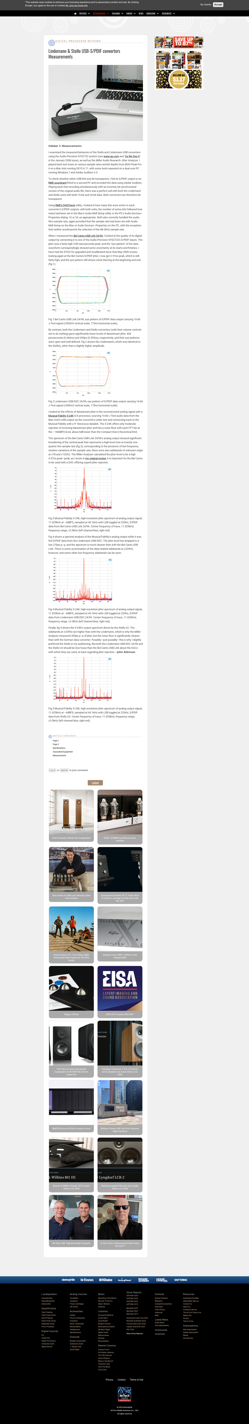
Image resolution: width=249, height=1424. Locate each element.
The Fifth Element (105, 1355)
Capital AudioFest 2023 (136, 1327)
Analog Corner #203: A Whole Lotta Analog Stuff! (120, 956)
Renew (185, 1335)
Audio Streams (104, 1358)
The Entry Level (104, 1364)
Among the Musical (105, 1315)
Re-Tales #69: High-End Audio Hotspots (71, 1243)
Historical (158, 1313)
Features (101, 1307)
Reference (158, 1301)
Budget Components (78, 1341)
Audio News (159, 1323)
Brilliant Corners (104, 1324)
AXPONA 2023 (132, 1298)
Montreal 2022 (132, 1311)
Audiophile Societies (191, 1298)
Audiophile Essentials (163, 1304)
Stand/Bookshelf (48, 1301)
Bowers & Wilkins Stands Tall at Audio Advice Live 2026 (71, 1187)
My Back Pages (104, 1330)
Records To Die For (105, 1301)
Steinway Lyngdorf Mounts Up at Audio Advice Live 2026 (119, 1187)
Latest (95, 782)
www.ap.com (111, 156)
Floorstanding (47, 1298)
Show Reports (134, 1292)
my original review (95, 458)
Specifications (59, 748)
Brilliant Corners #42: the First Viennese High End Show (120, 1130)
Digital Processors (49, 1341)
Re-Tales (101, 1338)
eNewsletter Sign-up (191, 1301)
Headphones (75, 1330)
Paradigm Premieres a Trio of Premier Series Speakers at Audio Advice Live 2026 (120, 1072)
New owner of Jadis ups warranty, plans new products (71, 896)
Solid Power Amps (49, 1321)
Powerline (74, 1321)
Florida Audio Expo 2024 (136, 1324)
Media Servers (47, 1347)
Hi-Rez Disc (46, 1338)
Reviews (83, 13)
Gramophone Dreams (106, 1327)
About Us (186, 1307)
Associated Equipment (63, 752)
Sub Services (188, 1338)
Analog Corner (103, 1350)
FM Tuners (74, 1307)
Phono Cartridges (77, 1304)
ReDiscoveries (103, 1335)
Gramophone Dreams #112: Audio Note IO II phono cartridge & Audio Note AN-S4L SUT (120, 898)
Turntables (74, 1298)
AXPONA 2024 (132, 1296)
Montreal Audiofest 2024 (136, 1321)
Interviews (159, 1307)
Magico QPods (71, 1014)
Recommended (99, 13)
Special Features (161, 1298)
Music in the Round (105, 1361)
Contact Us (187, 1304)
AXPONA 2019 (132, 1304)
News (141, 13)
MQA (157, 1315)
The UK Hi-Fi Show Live (192, 1313)
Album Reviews (104, 1304)
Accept (218, 4)
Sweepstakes (160, 1334)
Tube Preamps (47, 1312)
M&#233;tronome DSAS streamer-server (71, 1128)
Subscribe (150, 13)
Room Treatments (77, 1324)
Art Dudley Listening (106, 1352)
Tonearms (74, 1301)
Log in (52, 770)
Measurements (59, 755)
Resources (166, 13)
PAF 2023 (130, 1330)
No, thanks (205, 4)
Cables (72, 1315)
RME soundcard (57, 182)
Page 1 (56, 741)
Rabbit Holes (103, 1332)
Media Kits (187, 1315)
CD (43, 1335)
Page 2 (56, 744)
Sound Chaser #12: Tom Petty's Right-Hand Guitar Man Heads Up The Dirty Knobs (71, 958)
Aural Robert (103, 1321)
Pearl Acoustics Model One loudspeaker (71, 838)
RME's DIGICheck (65, 205)
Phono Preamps (48, 1327)
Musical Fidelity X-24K (60, 415)
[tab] (95, 782)
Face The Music (104, 1367)
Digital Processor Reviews (78, 41)
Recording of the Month (107, 1298)
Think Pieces (160, 1310)
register (64, 770)
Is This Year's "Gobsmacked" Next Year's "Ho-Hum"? (119, 1244)
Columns (116, 13)
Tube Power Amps (49, 1315)
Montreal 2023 (132, 1308)
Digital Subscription (190, 1332)
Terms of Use (188, 1321)
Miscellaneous (75, 1332)
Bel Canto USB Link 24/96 (88, 235)
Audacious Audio (76, 1344)
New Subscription (190, 1330)
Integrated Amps (48, 1324)
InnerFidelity (74, 1350)
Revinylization (103, 1341)
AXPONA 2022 (132, 1301)
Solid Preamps (47, 1318)
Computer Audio (48, 1344)
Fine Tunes (102, 1370)
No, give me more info (77, 5)
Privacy (186, 1318)
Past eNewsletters (162, 1326)
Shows (129, 13)
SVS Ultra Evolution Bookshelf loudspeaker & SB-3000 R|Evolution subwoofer (71, 1072)
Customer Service (190, 1310)
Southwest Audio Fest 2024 (137, 1318)
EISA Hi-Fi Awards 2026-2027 (120, 1014)
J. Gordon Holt (75, 1347)
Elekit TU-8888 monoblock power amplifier (120, 839)
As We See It (132, 156)
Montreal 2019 (132, 1314)
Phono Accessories (77, 1318)
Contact (122, 1379)
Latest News (161, 1319)
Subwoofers (46, 1304)
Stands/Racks (75, 1327)
